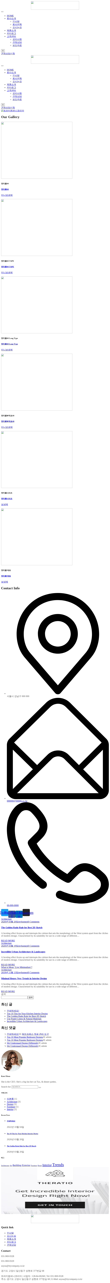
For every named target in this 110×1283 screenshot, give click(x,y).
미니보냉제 (7, 195)
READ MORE (8, 940)
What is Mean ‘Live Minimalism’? (16, 967)
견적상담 (17, 42)
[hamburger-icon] (2, 11)
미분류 (10, 1099)
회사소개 (11, 18)
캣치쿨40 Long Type (9, 344)
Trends (58, 1164)
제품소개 (11, 30)
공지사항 (17, 39)
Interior (10, 1109)
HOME (10, 16)
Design (10, 1104)
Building (17, 1165)
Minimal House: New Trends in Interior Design (24, 978)
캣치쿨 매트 (6, 576)
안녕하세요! (13, 1011)
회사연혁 (17, 24)
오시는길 (17, 27)
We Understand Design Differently (22, 1043)
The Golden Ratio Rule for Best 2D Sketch (21, 927)
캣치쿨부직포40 (7, 421)
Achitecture (6, 919)
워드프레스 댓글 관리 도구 (35, 1034)
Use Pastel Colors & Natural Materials (24, 1019)
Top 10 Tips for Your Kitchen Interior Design (27, 1013)
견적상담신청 (8, 53)
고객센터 (11, 36)
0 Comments (33, 921)
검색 (3, 994)
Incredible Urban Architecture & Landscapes (23, 952)
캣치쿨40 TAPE (7, 267)
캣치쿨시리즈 (6, 499)
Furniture (11, 1107)
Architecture (5, 1165)
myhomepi (23, 921)
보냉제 (4, 504)
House (40, 1165)
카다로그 (11, 33)
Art (11, 1165)
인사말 (16, 21)
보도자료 (17, 45)
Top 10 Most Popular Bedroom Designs (25, 1037)
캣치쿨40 (5, 189)
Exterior (26, 1165)
